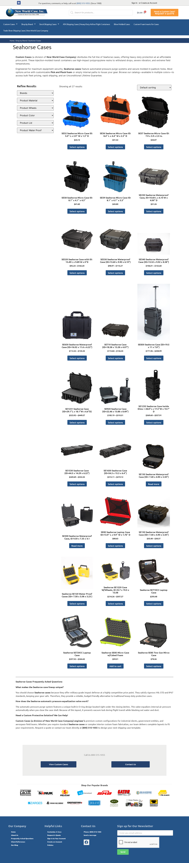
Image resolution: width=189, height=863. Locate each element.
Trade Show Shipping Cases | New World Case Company (25, 30)
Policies (50, 845)
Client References (18, 842)
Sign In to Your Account (56, 838)
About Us (14, 835)
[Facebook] (19, 3)
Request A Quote (54, 835)
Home (12, 41)
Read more (153, 483)
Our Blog (14, 845)
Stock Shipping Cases (47, 24)
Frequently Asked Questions (22, 838)
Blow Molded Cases (122, 24)
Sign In (134, 3)
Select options (77, 146)
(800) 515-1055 (83, 3)
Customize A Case (54, 832)
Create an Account (54, 842)
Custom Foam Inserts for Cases (146, 24)
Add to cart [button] (115, 666)
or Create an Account (148, 3)
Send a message (90, 835)
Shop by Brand (27, 24)
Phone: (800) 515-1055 (92, 832)
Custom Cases (9, 24)
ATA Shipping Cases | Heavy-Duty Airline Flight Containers (86, 24)
